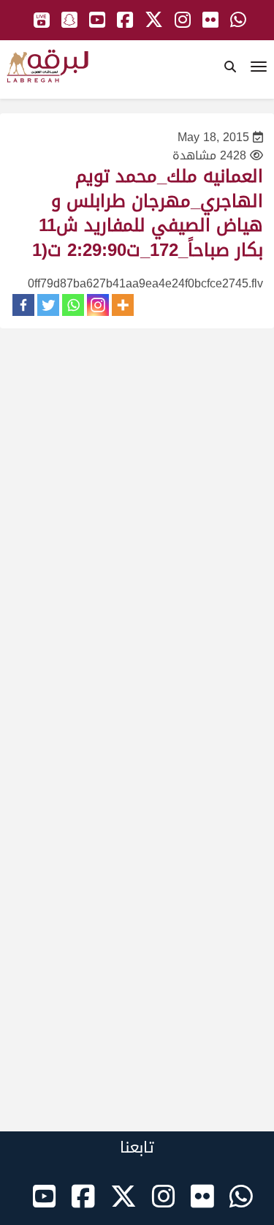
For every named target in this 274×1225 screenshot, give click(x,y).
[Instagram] (98, 305)
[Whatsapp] (73, 305)
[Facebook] (23, 305)
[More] (123, 305)
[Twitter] (48, 305)
